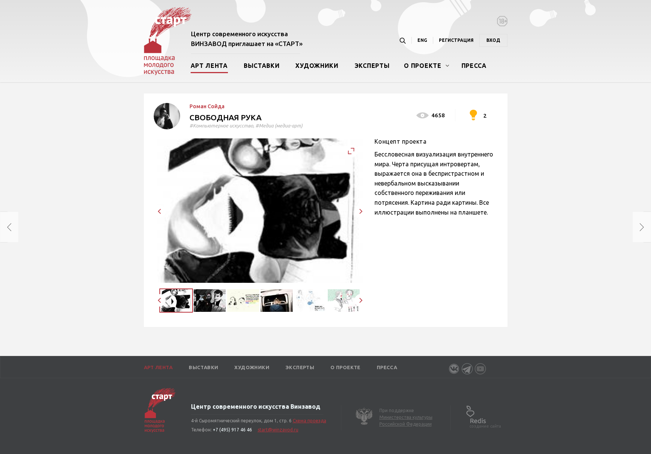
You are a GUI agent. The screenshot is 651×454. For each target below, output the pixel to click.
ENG (422, 40)
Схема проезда (309, 420)
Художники (316, 65)
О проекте (422, 65)
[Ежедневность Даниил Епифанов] (4, 227)
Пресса (474, 65)
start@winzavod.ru (278, 429)
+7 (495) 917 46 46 (232, 429)
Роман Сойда (207, 106)
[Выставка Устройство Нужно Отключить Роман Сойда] (647, 227)
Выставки (262, 65)
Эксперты (372, 65)
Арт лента (209, 65)
